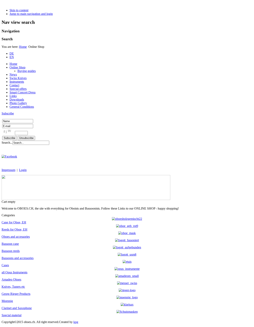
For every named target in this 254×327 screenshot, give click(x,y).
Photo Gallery (18, 103)
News (13, 74)
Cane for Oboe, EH (14, 222)
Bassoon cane (10, 243)
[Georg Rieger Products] (127, 290)
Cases (5, 265)
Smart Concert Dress (23, 92)
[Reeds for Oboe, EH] (127, 226)
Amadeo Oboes (11, 279)
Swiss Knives (18, 78)
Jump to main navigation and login (31, 13)
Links (13, 96)
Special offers (18, 88)
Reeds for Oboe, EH (14, 229)
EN (12, 57)
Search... (7, 142)
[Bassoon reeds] (127, 247)
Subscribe (8, 113)
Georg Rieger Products (16, 293)
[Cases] (127, 261)
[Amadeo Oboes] (127, 276)
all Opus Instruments (14, 272)
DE (12, 53)
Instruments (17, 81)
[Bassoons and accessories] (127, 254)
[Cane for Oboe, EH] (127, 218)
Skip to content (19, 10)
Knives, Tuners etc (13, 286)
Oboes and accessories (16, 236)
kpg (75, 322)
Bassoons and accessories (18, 258)
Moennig (7, 301)
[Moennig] (127, 297)
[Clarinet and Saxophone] (127, 304)
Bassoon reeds (11, 251)
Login (23, 170)
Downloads (17, 99)
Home (23, 46)
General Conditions (22, 106)
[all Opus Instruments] (127, 268)
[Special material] (127, 311)
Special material (11, 315)
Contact (14, 85)
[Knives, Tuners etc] (127, 283)
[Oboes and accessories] (127, 233)
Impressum (8, 170)
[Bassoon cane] (127, 240)
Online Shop (17, 67)
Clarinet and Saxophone (17, 308)
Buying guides (26, 71)
